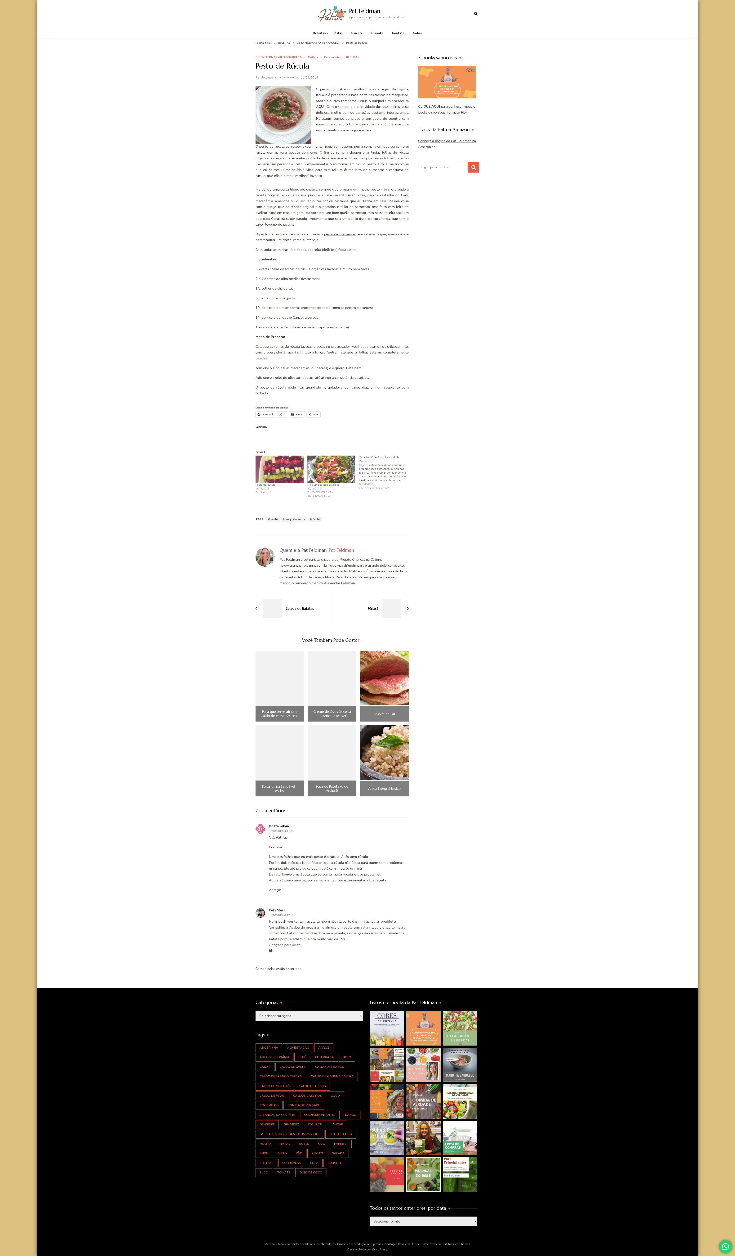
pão (299, 1153)
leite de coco (340, 1134)
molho (265, 1144)
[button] (387, 1028)
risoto (317, 1153)
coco (335, 1096)
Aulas (338, 33)
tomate (283, 1172)
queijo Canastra (295, 519)
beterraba (324, 1057)
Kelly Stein (277, 910)
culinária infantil (319, 1115)
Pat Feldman (364, 11)
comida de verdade (303, 1105)
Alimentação (298, 1048)
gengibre (267, 1124)
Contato (398, 33)
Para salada (332, 57)
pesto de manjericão (340, 234)
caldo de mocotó (275, 1086)
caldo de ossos (312, 1086)
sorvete (334, 1163)
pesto (274, 519)
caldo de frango (329, 1067)
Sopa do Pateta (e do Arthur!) (332, 788)
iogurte (315, 1124)
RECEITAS (352, 57)
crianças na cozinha (277, 1115)
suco (264, 1172)
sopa (314, 1163)
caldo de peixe (272, 1096)
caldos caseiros (307, 1096)
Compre (357, 33)
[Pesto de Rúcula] (280, 469)
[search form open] (475, 14)
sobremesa (291, 1163)
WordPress (379, 1249)
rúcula (316, 519)
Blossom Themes (458, 1244)
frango (349, 1115)
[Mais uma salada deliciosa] (331, 469)
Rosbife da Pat (384, 714)
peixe (264, 1153)
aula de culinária (274, 1057)
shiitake (266, 1163)
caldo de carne (292, 1067)
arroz (323, 1048)
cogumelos (269, 1105)
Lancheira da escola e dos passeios (290, 1134)
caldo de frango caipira (281, 1076)
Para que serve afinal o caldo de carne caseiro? (279, 713)
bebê (302, 1057)
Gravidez (291, 1124)
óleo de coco (310, 1172)
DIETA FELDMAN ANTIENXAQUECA (278, 57)
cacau (265, 1067)
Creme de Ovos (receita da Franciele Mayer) (332, 713)
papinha (341, 1144)
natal (285, 1144)
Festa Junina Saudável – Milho (279, 788)
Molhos (313, 57)
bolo (347, 1057)
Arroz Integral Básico (384, 788)
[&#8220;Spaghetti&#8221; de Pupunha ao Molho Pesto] (385, 473)
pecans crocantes (358, 307)
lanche (337, 1124)
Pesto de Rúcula (265, 485)
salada (338, 1153)
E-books (377, 33)
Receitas (319, 33)
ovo (321, 1144)
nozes (304, 1144)
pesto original (331, 89)
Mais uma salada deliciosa (323, 485)
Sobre (417, 33)
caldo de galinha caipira (332, 1076)
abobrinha (269, 1048)
